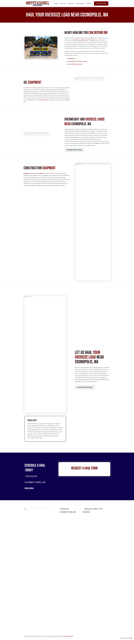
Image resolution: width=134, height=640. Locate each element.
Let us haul (43, 100)
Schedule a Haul (101, 3)
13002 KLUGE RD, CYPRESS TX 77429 (93, 509)
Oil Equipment (71, 58)
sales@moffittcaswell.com (67, 512)
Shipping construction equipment (34, 173)
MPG (130, 638)
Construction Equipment (74, 64)
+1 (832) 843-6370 (31, 476)
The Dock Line (68, 636)
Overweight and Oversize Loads (77, 61)
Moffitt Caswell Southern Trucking (84, 40)
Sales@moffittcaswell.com (35, 482)
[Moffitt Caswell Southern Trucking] (37, 3)
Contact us (97, 143)
